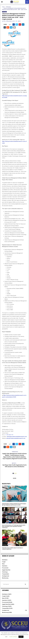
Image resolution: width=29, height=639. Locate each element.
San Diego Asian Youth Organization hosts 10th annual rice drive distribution (14, 466)
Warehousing (5, 578)
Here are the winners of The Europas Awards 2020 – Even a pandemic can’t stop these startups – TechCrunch (14, 526)
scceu (4, 21)
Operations (4, 565)
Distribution (4, 559)
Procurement (5, 567)
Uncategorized (5, 576)
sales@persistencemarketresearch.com (17, 436)
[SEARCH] (25, 584)
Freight (3, 561)
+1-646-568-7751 (9, 434)
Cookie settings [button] (13, 636)
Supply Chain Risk (6, 570)
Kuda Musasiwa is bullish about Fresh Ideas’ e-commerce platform (12, 548)
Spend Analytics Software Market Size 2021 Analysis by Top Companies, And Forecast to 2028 (14, 504)
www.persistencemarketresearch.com (15, 438)
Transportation (5, 574)
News (3, 563)
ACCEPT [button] (21, 636)
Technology (4, 11)
